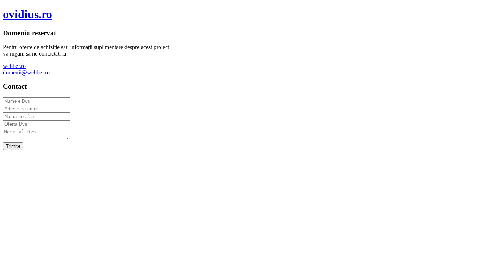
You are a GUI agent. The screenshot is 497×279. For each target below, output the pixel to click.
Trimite (13, 146)
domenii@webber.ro (26, 72)
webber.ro (14, 66)
